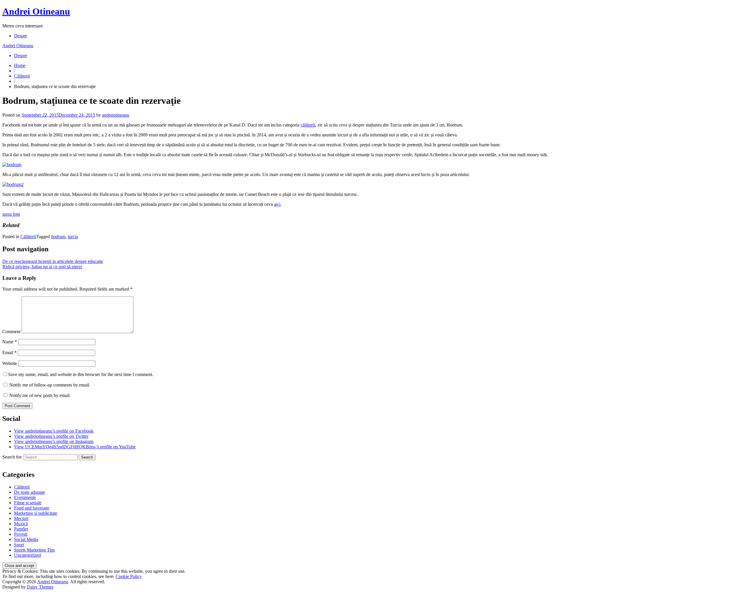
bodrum (58, 236)
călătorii (308, 124)
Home (19, 65)
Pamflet (21, 528)
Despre (20, 35)
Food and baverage (31, 507)
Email (9, 352)
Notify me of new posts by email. (40, 395)
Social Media (26, 539)
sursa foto (11, 214)
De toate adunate (29, 492)
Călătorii (22, 75)
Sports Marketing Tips (34, 549)
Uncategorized (27, 555)
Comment (11, 331)
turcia (73, 236)
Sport (19, 544)
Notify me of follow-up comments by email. (49, 384)
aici (277, 204)
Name (9, 341)
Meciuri (21, 518)
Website (9, 363)
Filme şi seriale (27, 502)
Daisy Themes (40, 586)
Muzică (21, 523)
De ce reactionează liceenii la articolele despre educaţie (52, 261)
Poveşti (20, 534)
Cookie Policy (129, 576)
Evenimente (25, 497)
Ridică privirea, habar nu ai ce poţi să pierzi (42, 266)
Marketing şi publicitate (35, 513)
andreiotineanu (115, 115)
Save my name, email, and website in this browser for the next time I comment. (80, 374)
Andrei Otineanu (36, 11)
